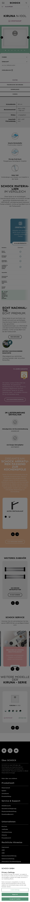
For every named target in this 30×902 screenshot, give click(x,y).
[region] (15, 883)
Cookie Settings (15, 889)
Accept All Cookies (15, 899)
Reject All (15, 894)
